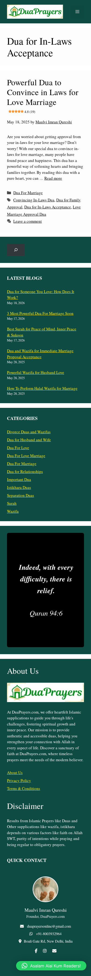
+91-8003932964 (49, 933)
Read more (53, 178)
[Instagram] (45, 951)
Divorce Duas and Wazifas (29, 431)
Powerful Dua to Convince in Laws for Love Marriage (42, 95)
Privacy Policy (19, 780)
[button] (51, 965)
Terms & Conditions (23, 788)
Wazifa (13, 511)
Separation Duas (20, 495)
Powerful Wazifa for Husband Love (35, 372)
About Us (15, 772)
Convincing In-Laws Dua (33, 200)
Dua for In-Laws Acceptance (47, 207)
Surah (12, 503)
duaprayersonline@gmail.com (49, 926)
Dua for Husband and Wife (29, 439)
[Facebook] (36, 951)
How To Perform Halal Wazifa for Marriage (42, 388)
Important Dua (19, 479)
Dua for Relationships (25, 471)
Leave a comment (27, 221)
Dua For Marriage (28, 192)
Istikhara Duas (19, 487)
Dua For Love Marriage (26, 455)
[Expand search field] (16, 250)
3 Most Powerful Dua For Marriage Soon (40, 313)
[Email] (54, 951)
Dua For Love (18, 447)
